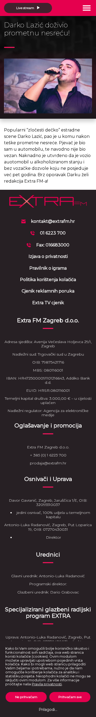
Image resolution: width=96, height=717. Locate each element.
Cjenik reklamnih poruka (48, 291)
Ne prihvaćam (26, 697)
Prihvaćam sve (70, 697)
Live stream (25, 8)
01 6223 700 (53, 233)
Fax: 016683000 (52, 245)
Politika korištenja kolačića (48, 279)
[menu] (86, 8)
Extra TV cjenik (48, 302)
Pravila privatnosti (47, 684)
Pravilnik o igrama (48, 268)
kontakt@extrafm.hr (53, 221)
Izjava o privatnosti (48, 256)
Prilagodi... (48, 709)
